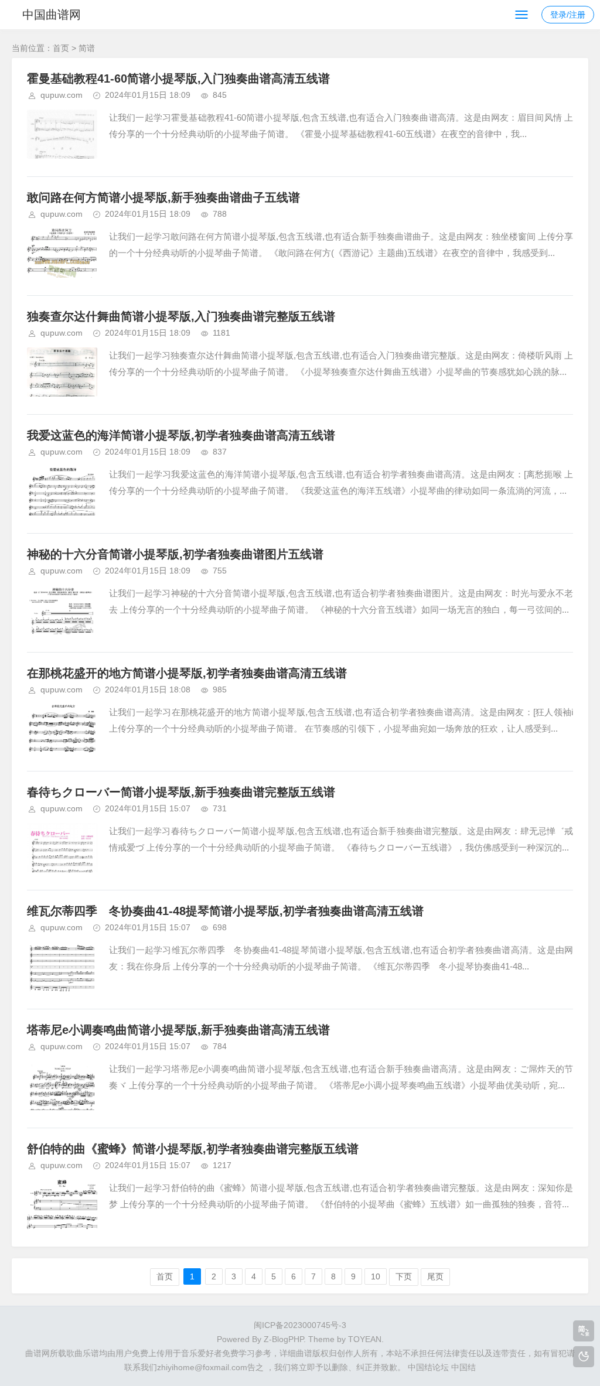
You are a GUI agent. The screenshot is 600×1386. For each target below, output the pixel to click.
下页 (404, 1276)
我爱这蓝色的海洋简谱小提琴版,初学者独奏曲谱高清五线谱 (181, 435)
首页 (61, 48)
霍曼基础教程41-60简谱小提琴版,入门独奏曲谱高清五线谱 (178, 78)
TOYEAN (364, 1339)
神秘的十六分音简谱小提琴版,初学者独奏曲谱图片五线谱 (175, 554)
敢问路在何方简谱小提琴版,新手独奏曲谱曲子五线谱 (163, 197)
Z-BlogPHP (284, 1339)
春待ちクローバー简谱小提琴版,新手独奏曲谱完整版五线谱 (181, 792)
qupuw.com (61, 95)
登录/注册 (567, 14)
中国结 (463, 1367)
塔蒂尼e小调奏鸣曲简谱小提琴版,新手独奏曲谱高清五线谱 (178, 1029)
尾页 (435, 1276)
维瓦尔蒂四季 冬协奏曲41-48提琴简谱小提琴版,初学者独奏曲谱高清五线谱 (225, 910)
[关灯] (583, 1356)
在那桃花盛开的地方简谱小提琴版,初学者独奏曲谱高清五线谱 (187, 673)
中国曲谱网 (51, 14)
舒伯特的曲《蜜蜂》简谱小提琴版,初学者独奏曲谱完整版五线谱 (193, 1148)
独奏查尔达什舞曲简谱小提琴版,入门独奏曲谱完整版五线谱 (181, 316)
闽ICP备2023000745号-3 (300, 1325)
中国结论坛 (428, 1367)
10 (375, 1276)
